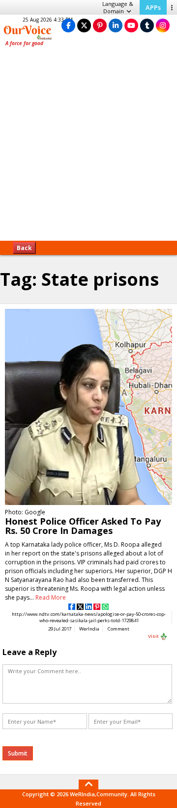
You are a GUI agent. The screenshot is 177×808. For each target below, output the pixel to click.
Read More (50, 597)
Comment (118, 629)
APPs (153, 7)
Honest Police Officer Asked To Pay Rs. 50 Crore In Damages (83, 525)
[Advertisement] (88, 147)
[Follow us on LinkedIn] (115, 25)
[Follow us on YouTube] (131, 25)
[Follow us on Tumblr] (147, 25)
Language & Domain (117, 7)
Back (24, 248)
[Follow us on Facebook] (68, 25)
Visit (154, 636)
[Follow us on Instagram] (163, 25)
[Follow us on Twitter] (84, 25)
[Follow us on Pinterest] (100, 25)
